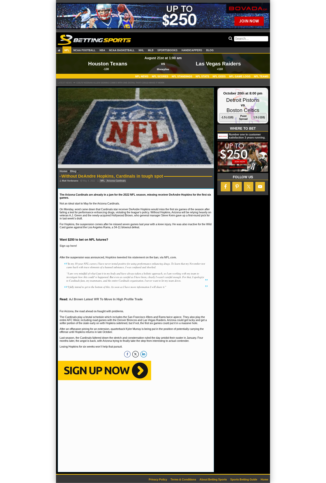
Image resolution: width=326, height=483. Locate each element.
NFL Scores (160, 76)
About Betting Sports (213, 479)
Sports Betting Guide (243, 479)
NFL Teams (261, 76)
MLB (150, 50)
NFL (66, 50)
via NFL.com (168, 257)
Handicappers (192, 50)
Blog (210, 50)
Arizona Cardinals (116, 180)
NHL (141, 50)
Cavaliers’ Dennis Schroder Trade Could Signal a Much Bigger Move (116, 83)
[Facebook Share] (127, 354)
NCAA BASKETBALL (121, 50)
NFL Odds (219, 76)
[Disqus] (136, 425)
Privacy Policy (158, 479)
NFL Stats (202, 76)
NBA (102, 50)
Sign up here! (68, 245)
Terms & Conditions (183, 479)
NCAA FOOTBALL (84, 50)
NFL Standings (182, 76)
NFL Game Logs (239, 76)
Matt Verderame (70, 180)
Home (63, 171)
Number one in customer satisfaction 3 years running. (247, 136)
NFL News (141, 76)
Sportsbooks (167, 50)
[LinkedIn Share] (143, 354)
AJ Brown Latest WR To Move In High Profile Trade (106, 299)
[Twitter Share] (135, 354)
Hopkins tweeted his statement (125, 257)
